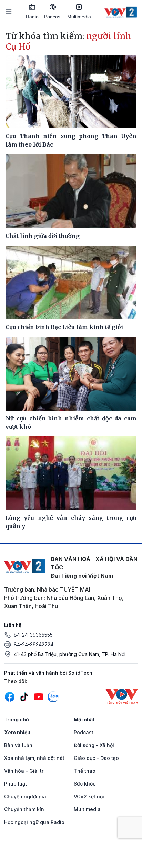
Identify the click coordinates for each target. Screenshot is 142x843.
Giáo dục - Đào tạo (96, 758)
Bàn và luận (18, 745)
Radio (32, 16)
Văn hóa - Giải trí (24, 771)
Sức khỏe (85, 784)
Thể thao (84, 771)
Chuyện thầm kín (24, 809)
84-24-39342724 (33, 644)
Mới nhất (84, 719)
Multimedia (79, 16)
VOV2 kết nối (89, 796)
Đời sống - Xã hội (94, 745)
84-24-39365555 (33, 635)
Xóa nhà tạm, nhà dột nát (34, 758)
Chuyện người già (25, 796)
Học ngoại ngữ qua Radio (34, 822)
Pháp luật (15, 784)
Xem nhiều (17, 732)
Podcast (53, 16)
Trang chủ (16, 719)
